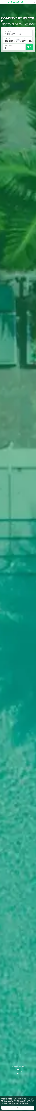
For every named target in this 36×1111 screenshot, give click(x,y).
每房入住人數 (8, 45)
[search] (10, 41)
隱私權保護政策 (24, 1103)
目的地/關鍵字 (9, 31)
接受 (18, 1108)
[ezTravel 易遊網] (18, 2)
